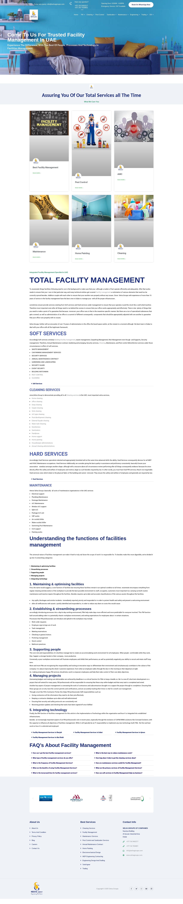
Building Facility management (65, 340)
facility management (103, 292)
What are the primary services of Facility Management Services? (119, 768)
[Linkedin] (151, 889)
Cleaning (90, 14)
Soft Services (37, 384)
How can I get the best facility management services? (52, 753)
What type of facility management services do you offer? (53, 758)
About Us (35, 828)
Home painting (37, 440)
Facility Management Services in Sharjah (47, 732)
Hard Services (38, 479)
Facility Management (89, 832)
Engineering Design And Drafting (93, 860)
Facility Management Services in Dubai (89, 732)
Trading (143, 14)
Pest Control (99, 14)
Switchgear (86, 864)
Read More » (37, 173)
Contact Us (36, 848)
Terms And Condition (39, 832)
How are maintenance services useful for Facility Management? (118, 763)
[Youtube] (146, 889)
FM (82, 14)
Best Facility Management (45, 167)
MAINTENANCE (41, 485)
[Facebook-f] (131, 889)
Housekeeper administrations (42, 443)
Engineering (134, 14)
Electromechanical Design (91, 852)
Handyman (35, 433)
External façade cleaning (40, 421)
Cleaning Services (88, 828)
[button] (91, 383)
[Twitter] (136, 889)
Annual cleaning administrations (43, 446)
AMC (119, 174)
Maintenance (122, 14)
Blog (33, 840)
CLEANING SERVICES (45, 390)
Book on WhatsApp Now (141, 5)
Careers (34, 844)
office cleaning (37, 401)
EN (151, 14)
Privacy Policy (37, 836)
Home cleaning (37, 398)
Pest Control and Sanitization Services (95, 840)
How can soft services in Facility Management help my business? (119, 773)
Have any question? (81, 2)
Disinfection (36, 427)
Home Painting (82, 253)
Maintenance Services (90, 836)
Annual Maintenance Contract (92, 844)
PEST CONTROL (37, 375)
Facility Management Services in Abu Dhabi (48, 737)
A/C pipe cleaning (38, 414)
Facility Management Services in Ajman (131, 732)
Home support (37, 437)
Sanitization (111, 14)
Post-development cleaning (41, 417)
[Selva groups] (38, 14)
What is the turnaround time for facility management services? (55, 773)
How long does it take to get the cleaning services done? (116, 758)
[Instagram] (141, 889)
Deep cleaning (37, 405)
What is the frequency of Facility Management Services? (53, 763)
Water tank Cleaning (39, 424)
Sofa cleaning (36, 411)
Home (76, 14)
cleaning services (73, 395)
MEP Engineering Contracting (92, 856)
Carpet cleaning (37, 408)
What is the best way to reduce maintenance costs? (114, 753)
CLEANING (36, 378)
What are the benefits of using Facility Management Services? (55, 768)
